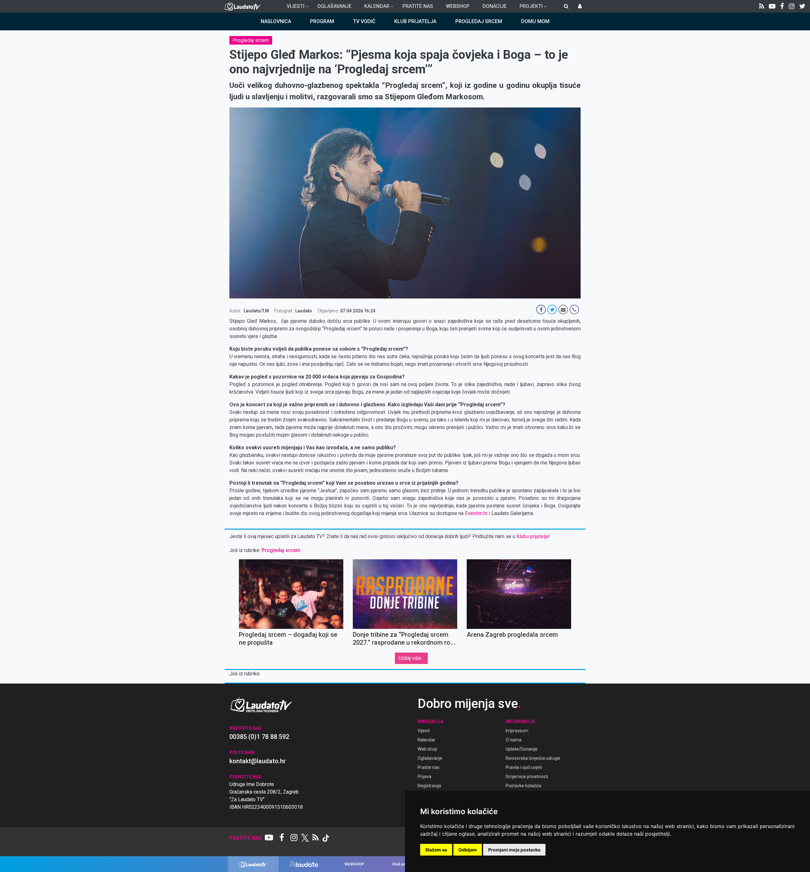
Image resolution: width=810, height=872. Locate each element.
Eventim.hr (476, 513)
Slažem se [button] (436, 849)
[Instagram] (791, 6)
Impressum (517, 730)
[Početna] (244, 6)
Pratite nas (417, 6)
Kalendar (374, 8)
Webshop (458, 6)
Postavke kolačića (523, 785)
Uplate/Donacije (522, 749)
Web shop (427, 749)
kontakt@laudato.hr (257, 761)
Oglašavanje (334, 6)
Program (322, 21)
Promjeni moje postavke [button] (514, 849)
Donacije (495, 6)
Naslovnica (276, 21)
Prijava (424, 776)
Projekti (528, 8)
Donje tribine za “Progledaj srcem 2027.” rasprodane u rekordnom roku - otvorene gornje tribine (405, 642)
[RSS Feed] (761, 6)
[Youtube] (772, 6)
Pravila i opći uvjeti (524, 767)
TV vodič (364, 21)
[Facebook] (782, 6)
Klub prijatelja (415, 21)
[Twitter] (802, 6)
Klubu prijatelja (532, 536)
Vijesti (293, 8)
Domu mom (535, 21)
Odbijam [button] (467, 849)
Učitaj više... (411, 658)
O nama (513, 739)
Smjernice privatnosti (527, 776)
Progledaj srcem (478, 21)
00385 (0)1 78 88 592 (259, 736)
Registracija (429, 785)
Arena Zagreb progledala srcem (512, 634)
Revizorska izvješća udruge (533, 758)
